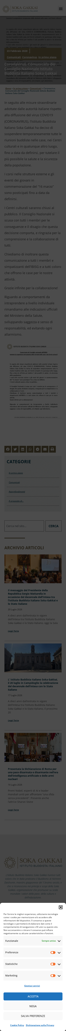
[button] (60, 907)
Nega (33, 1006)
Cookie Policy (17, 1025)
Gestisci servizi (32, 985)
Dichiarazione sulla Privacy (40, 1025)
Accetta (33, 996)
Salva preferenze (33, 1016)
